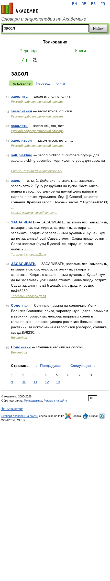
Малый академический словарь (34, 213)
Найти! (98, 28)
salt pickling (21, 155)
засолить (19, 96)
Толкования (55, 42)
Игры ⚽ (29, 60)
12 (47, 382)
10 (24, 382)
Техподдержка (33, 400)
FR (103, 4)
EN (74, 4)
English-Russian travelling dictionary (36, 171)
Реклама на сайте (55, 400)
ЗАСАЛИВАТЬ (23, 222)
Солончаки (21, 347)
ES (93, 4)
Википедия (19, 338)
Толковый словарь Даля (28, 254)
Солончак (19, 305)
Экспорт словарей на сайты (19, 415)
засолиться (21, 111)
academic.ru (19, 8)
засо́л (16, 180)
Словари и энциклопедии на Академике (43, 19)
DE (84, 4)
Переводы (29, 51)
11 (35, 382)
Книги (80, 51)
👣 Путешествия (12, 408)
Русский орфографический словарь (37, 102)
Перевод (43, 83)
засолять (19, 126)
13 (58, 382)
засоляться (21, 140)
